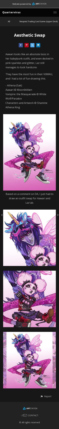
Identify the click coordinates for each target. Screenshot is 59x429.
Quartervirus (11, 12)
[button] (46, 396)
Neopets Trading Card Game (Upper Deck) (39, 21)
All (9, 21)
